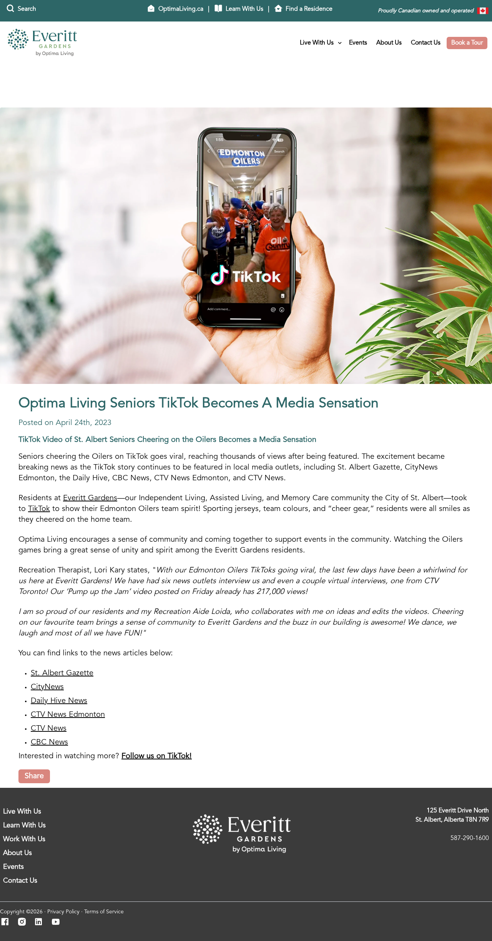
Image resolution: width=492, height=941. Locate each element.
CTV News (48, 729)
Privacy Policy (63, 912)
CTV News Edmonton (68, 715)
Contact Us (425, 43)
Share (34, 776)
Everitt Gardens (90, 498)
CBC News (49, 742)
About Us (389, 43)
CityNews (47, 687)
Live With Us (317, 43)
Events (358, 43)
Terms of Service (104, 912)
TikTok (39, 509)
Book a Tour (467, 43)
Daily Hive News (59, 701)
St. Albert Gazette (62, 673)
